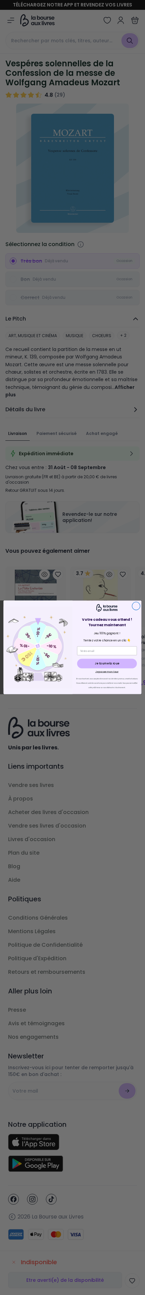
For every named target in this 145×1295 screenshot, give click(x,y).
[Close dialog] (136, 606)
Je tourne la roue (107, 664)
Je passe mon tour (107, 671)
